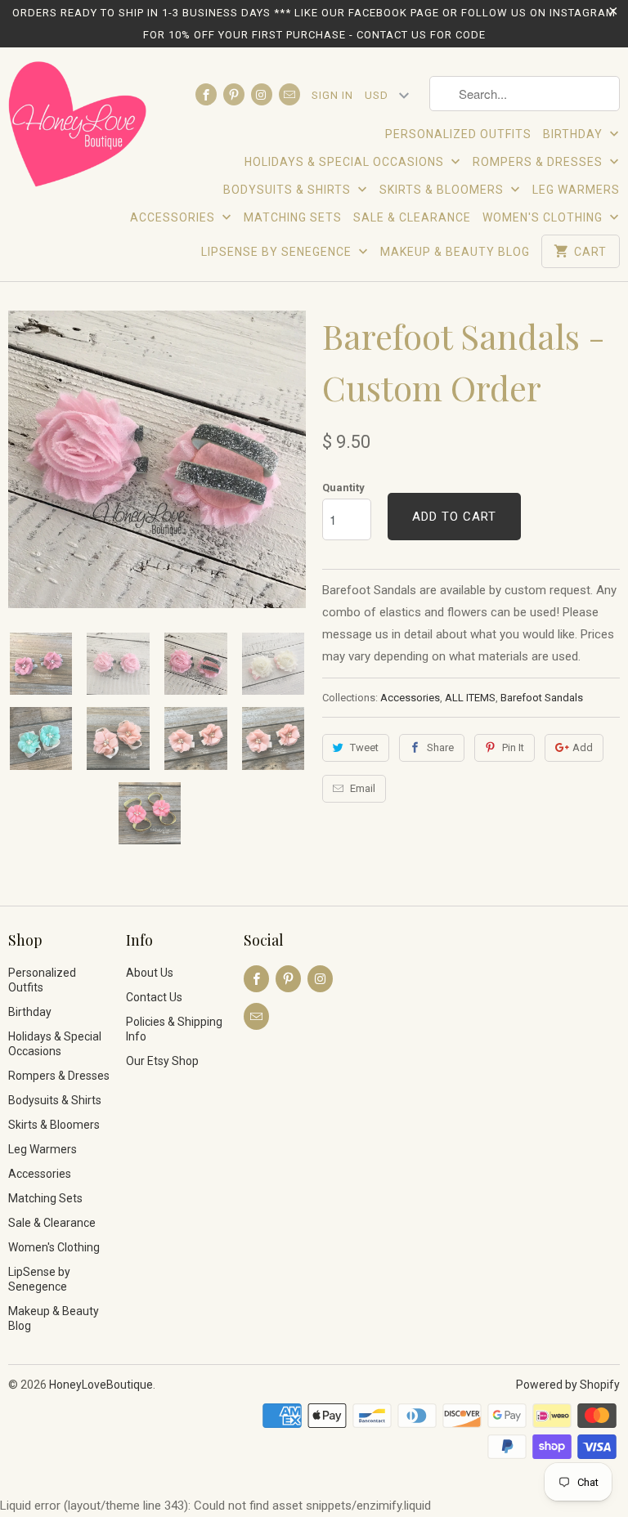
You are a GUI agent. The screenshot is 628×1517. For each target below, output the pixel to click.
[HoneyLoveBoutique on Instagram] (261, 94)
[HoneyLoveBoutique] (78, 127)
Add (582, 747)
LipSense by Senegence (278, 251)
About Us (149, 972)
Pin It (513, 747)
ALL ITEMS (470, 697)
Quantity (343, 487)
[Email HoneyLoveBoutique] (289, 94)
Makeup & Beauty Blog (455, 251)
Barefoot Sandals (541, 697)
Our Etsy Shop (162, 1060)
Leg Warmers (576, 189)
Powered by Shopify (568, 1384)
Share (440, 747)
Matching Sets (293, 217)
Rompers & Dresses (539, 161)
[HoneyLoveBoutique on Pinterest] (233, 94)
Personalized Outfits (458, 134)
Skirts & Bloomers (443, 189)
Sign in (332, 95)
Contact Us (154, 997)
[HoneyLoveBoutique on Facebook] (206, 94)
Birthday (574, 134)
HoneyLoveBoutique (101, 1384)
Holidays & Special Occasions (345, 161)
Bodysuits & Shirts (288, 189)
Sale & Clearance (412, 217)
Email (362, 788)
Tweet (364, 747)
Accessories (174, 217)
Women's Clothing (544, 217)
